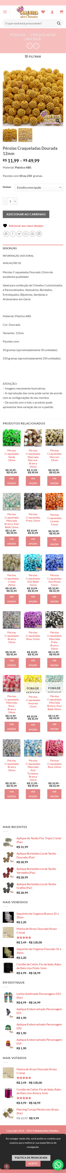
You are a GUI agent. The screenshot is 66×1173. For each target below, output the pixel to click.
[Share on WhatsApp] (6, 234)
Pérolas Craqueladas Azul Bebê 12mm (33, 580)
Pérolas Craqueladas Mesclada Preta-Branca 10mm (54, 640)
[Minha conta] (52, 12)
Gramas (7, 187)
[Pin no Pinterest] (33, 234)
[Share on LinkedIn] (39, 234)
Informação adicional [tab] (18, 255)
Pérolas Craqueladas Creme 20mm (12, 580)
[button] (5, 11)
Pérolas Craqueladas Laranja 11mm (54, 519)
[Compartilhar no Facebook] (13, 234)
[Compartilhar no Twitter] (19, 234)
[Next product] (29, 46)
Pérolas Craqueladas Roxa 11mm (33, 635)
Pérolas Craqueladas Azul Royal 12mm (54, 580)
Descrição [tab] (10, 248)
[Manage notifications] (7, 1166)
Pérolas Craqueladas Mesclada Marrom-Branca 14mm (33, 458)
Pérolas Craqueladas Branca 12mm (12, 637)
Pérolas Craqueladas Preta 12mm (33, 517)
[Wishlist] (43, 12)
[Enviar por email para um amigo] (26, 234)
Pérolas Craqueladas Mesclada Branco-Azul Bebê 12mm (12, 521)
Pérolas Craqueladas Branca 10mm (12, 765)
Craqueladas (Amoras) (40, 37)
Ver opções (11, 480)
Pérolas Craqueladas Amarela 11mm (33, 701)
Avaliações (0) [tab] (12, 263)
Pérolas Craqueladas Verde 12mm (12, 455)
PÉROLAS (17, 35)
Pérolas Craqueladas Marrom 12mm (54, 455)
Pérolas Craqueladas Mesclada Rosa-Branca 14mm (12, 704)
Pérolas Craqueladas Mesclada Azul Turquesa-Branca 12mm (33, 770)
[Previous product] (36, 46)
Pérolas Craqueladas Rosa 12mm (54, 763)
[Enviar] (59, 23)
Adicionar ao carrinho (26, 214)
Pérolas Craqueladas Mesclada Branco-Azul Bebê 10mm (54, 703)
